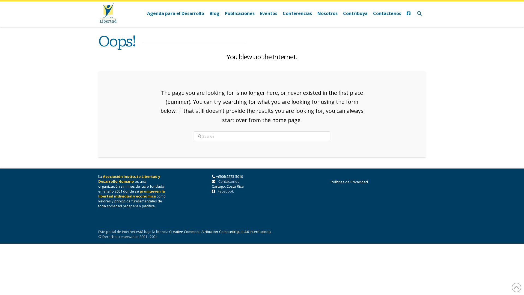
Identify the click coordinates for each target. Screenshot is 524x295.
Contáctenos (228, 181)
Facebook (226, 191)
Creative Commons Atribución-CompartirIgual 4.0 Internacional (220, 231)
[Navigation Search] (419, 14)
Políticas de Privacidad (349, 181)
